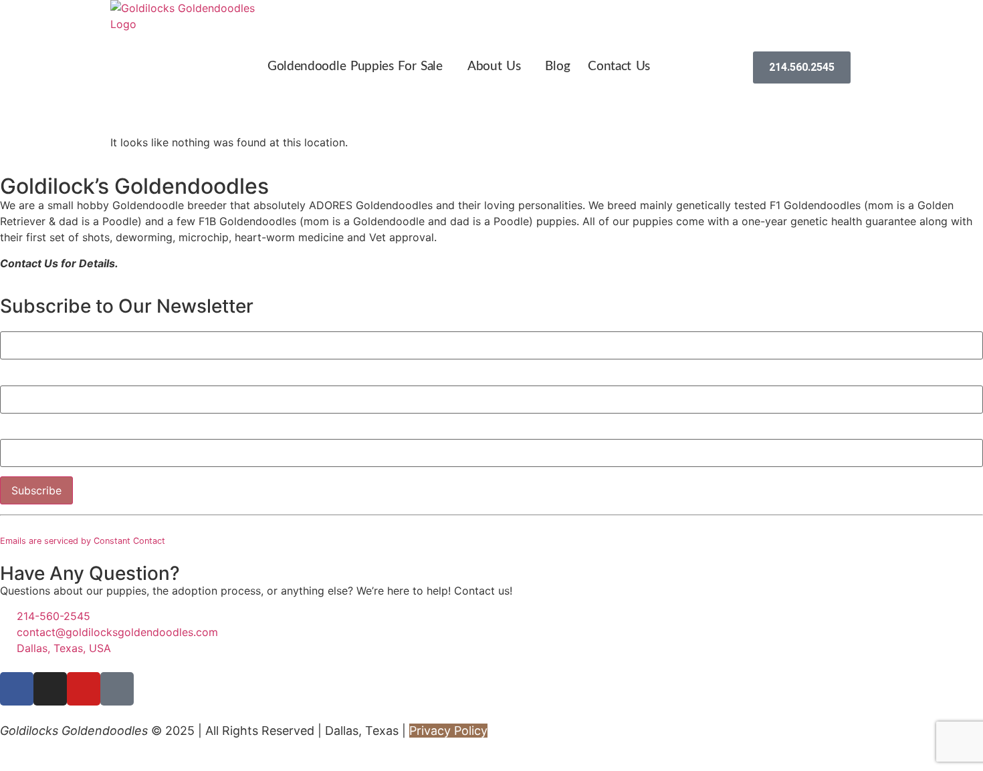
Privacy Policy (448, 731)
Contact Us (619, 66)
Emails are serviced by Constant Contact (82, 541)
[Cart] (740, 67)
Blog (557, 66)
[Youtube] (83, 689)
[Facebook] (16, 689)
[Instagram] (50, 689)
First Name (27, 324)
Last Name (31, 378)
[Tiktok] (117, 689)
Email (18, 432)
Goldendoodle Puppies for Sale (355, 66)
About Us (494, 66)
